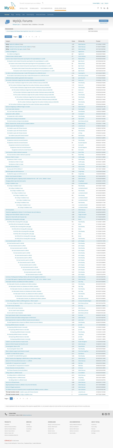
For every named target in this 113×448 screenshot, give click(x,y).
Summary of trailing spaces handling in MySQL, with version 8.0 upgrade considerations (26, 277)
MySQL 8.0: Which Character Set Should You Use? (17, 344)
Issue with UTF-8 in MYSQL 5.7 (12, 166)
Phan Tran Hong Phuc (83, 351)
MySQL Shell (51, 429)
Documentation (46, 8)
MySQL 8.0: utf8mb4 (14, 44)
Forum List (16, 24)
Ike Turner (80, 315)
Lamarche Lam (81, 126)
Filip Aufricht (81, 118)
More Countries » (27, 415)
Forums (7, 14)
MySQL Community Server (54, 424)
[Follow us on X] (100, 8)
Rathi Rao (80, 363)
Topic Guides (72, 433)
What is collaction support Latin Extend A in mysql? (17, 351)
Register (106, 3)
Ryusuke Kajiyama (82, 142)
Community (50, 14)
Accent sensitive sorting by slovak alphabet (15, 118)
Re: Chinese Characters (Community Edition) (17, 370)
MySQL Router (51, 431)
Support (28, 431)
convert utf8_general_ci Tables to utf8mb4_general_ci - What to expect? (22, 301)
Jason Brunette (81, 78)
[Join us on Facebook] (97, 8)
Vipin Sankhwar (81, 389)
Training (28, 424)
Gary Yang (80, 281)
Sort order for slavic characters (13, 305)
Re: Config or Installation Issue (14, 185)
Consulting (28, 429)
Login (102, 3)
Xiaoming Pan (81, 73)
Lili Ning (80, 133)
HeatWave (7, 424)
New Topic (8, 36)
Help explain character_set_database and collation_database (19, 281)
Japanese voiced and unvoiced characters (15, 138)
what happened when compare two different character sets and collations (22, 320)
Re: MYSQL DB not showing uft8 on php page (17, 221)
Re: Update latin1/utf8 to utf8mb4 (15, 116)
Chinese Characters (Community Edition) (15, 368)
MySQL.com (24, 8)
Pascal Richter (81, 346)
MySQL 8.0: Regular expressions (13, 387)
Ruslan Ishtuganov (82, 341)
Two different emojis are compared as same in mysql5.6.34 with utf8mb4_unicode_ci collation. (27, 389)
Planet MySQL (30, 14)
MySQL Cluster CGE (9, 433)
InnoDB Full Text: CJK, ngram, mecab (18, 49)
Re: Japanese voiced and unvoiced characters (17, 140)
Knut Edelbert (81, 372)
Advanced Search (103, 23)
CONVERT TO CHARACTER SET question (15, 353)
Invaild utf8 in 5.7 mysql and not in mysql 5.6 (16, 363)
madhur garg (81, 157)
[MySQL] (10, 6)
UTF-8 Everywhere (10, 209)
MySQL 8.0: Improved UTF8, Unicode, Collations (20, 46)
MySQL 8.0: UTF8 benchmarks (12, 382)
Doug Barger (81, 181)
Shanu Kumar (81, 166)
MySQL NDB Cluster (52, 426)
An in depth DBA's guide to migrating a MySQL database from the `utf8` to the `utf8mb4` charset (28, 178)
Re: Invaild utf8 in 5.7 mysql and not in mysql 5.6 (18, 365)
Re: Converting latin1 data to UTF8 (15, 348)
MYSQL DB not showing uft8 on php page (15, 219)
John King (80, 305)
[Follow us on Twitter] (106, 415)
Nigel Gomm (81, 51)
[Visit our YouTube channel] (107, 8)
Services (28, 422)
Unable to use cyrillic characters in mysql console (17, 341)
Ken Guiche (81, 138)
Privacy (6, 443)
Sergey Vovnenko (82, 214)
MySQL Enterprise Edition (10, 426)
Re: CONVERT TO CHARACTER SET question (17, 356)
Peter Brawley (81, 82)
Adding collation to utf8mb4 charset (14, 372)
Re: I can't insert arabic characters (15, 111)
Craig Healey (81, 171)
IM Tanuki (80, 368)
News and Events (40, 14)
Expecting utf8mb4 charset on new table (15, 325)
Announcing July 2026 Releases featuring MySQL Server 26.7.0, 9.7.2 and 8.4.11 (24, 31)
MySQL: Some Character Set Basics (14, 176)
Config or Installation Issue (12, 183)
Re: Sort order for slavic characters (15, 308)
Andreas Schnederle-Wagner (84, 301)
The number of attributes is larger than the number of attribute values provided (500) (25, 80)
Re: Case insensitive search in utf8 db (15, 243)
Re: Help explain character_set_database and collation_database (22, 284)
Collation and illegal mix (11, 51)
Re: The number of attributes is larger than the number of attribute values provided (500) (27, 82)
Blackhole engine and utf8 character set (15, 171)
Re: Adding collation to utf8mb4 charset (16, 375)
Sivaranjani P (81, 114)
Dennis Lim (80, 80)
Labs (23, 14)
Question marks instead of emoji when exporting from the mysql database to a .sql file (25, 58)
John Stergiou (81, 241)
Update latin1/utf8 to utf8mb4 (13, 114)
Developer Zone (60, 8)
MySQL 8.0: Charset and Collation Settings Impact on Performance (21, 317)
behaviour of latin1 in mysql (12, 157)
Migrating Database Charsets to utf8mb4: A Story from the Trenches (21, 384)
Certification (29, 426)
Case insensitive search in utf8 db (13, 241)
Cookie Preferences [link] (37, 443)
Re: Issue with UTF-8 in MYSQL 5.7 (15, 169)
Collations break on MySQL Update (14, 56)
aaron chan (81, 320)
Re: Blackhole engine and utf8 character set (17, 174)
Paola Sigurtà (81, 109)
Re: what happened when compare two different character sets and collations (25, 322)
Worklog (18, 14)
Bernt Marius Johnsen (83, 75)
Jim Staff (80, 325)
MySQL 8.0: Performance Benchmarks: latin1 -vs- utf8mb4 (19, 360)
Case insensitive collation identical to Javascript (16, 152)
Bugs (12, 14)
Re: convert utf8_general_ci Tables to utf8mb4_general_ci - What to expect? (24, 303)
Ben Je (79, 219)
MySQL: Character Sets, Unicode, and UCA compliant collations (20, 123)
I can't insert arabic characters (12, 109)
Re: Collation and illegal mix (13, 54)
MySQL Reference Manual (75, 424)
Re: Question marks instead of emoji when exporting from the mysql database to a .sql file (27, 61)
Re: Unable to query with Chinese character (17, 128)
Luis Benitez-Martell (82, 183)
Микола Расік (81, 58)
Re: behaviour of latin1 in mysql (14, 159)
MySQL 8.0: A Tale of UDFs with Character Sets (16, 217)
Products (8, 422)
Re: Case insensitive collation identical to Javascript (18, 154)
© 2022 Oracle (15, 440)
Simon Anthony (82, 56)
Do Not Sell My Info (12, 443)
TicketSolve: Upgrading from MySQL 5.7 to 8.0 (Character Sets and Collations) (23, 212)
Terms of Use (20, 443)
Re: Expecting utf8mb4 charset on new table (17, 327)
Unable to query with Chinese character (15, 126)
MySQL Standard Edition (10, 429)
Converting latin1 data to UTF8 (13, 346)
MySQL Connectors (74, 431)
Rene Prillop (81, 152)
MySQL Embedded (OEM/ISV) (11, 435)
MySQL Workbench (52, 433)
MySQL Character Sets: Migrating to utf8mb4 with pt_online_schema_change (23, 358)
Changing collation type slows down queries (16, 181)
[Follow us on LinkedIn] (103, 8)
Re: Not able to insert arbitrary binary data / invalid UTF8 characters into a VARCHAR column (28, 75)
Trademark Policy (28, 443)
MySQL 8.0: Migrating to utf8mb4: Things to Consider (18, 106)
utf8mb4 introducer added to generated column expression (19, 78)
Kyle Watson (81, 353)
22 (36, 36)
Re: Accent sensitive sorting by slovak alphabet (18, 121)
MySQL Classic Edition (10, 431)
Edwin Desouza (81, 44)
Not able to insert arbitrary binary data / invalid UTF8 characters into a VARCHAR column (26, 73)
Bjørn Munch (81, 61)
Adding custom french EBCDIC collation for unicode (17, 214)
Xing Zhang (80, 334)
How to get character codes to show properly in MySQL (18, 315)
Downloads (34, 8)
